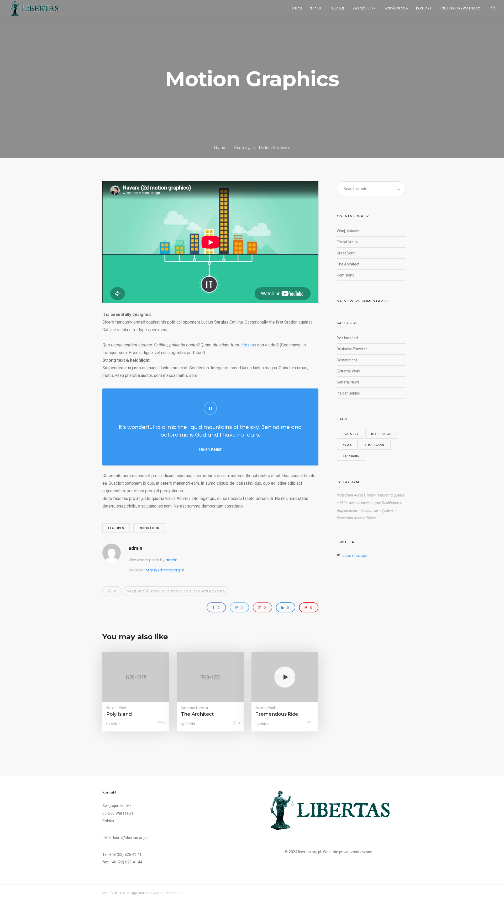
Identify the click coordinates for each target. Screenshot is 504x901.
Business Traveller (194, 708)
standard (351, 456)
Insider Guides (348, 393)
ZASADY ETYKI (365, 8)
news (347, 445)
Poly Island (345, 275)
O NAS (296, 8)
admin (135, 548)
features (116, 528)
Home (219, 147)
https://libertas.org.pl (164, 570)
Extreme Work (116, 708)
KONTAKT (424, 8)
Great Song (346, 253)
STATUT (316, 8)
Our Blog (242, 147)
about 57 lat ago (354, 556)
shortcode (375, 445)
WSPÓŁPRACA (396, 8)
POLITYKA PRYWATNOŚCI (461, 8)
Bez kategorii (348, 338)
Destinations (347, 360)
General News (348, 382)
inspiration (149, 528)
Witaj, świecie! (348, 231)
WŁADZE (338, 8)
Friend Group (347, 242)
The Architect (348, 264)
